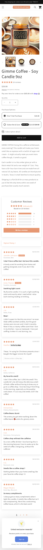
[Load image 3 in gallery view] (32, 62)
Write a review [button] (21, 230)
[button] (2, 7)
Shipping (4, 89)
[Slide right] (40, 62)
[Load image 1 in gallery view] (10, 62)
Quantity (4, 98)
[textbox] (21, 190)
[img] (9, 252)
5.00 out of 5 (27, 206)
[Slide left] (2, 62)
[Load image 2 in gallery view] (21, 62)
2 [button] (20, 515)
